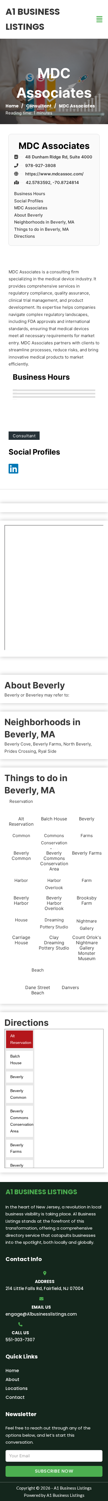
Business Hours (29, 193)
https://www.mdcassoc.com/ (54, 173)
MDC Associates (30, 207)
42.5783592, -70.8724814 (52, 182)
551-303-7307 (20, 1340)
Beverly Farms (47, 744)
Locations (17, 1388)
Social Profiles (28, 200)
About (12, 1379)
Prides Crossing (20, 751)
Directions (24, 236)
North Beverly (77, 744)
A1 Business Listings (33, 19)
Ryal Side (47, 751)
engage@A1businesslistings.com (41, 1314)
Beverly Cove (17, 744)
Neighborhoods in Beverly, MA (44, 222)
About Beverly (28, 215)
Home (12, 106)
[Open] (99, 19)
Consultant (39, 106)
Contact (15, 1397)
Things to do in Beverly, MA (41, 229)
